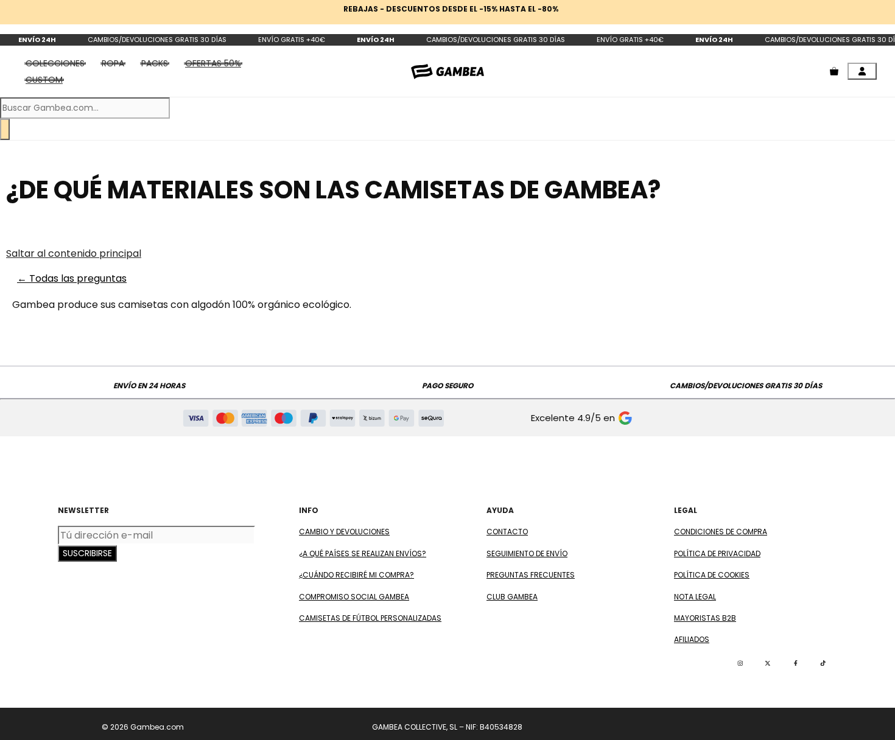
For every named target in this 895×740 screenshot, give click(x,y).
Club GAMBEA (512, 597)
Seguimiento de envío (526, 553)
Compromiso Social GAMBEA (354, 597)
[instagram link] (740, 663)
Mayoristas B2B (705, 618)
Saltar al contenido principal (73, 253)
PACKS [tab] (154, 63)
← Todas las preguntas (72, 278)
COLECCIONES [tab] (55, 63)
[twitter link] (768, 663)
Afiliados (691, 639)
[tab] (213, 63)
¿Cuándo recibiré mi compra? (356, 575)
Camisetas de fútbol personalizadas (370, 618)
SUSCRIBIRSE (87, 553)
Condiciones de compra (720, 531)
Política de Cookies (711, 575)
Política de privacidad (717, 553)
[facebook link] (796, 663)
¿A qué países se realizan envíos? (362, 553)
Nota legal (695, 597)
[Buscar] (5, 129)
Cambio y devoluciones (344, 531)
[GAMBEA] (447, 71)
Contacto (507, 531)
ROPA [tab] (113, 63)
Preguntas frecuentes (530, 575)
